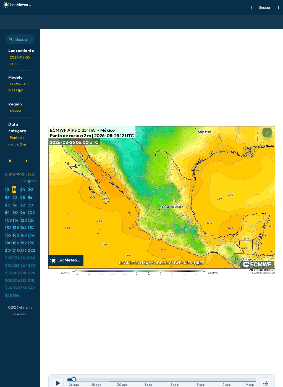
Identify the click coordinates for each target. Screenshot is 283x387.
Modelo (19, 84)
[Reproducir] (10, 161)
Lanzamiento (21, 57)
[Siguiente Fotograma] (26, 161)
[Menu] (273, 22)
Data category (17, 134)
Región (15, 107)
